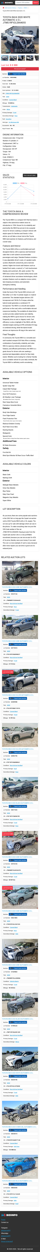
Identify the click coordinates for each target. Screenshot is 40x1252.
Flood (15, 714)
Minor (17, 1042)
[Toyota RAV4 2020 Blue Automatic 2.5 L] (20, 1167)
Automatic (14, 106)
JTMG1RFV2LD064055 (12, 93)
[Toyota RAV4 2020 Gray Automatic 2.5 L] (20, 573)
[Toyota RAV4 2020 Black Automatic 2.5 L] (20, 789)
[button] (37, 27)
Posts (3, 1220)
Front (14, 112)
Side (16, 934)
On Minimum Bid (14, 122)
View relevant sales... (30, 175)
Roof (15, 768)
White (8, 109)
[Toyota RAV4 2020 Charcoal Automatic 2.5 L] (20, 1113)
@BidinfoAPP (5, 1231)
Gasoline (8, 119)
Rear (16, 116)
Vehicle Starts (14, 981)
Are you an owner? (20, 69)
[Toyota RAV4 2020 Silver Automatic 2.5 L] (20, 735)
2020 (7, 96)
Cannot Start (13, 100)
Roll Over (17, 1146)
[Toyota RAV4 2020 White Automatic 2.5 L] (20, 1059)
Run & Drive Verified (16, 603)
